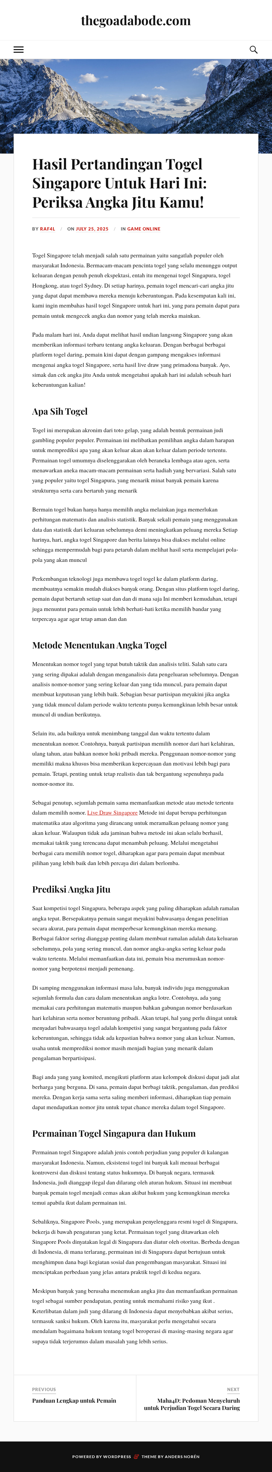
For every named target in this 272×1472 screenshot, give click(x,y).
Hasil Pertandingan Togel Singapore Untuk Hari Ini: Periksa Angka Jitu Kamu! (119, 182)
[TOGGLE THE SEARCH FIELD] (253, 49)
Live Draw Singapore (112, 812)
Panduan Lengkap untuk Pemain (74, 1400)
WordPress (117, 1456)
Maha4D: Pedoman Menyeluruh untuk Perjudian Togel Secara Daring (192, 1404)
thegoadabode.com (136, 20)
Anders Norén (182, 1456)
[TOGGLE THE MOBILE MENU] (19, 49)
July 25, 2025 (92, 229)
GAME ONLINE (144, 229)
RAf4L (47, 229)
